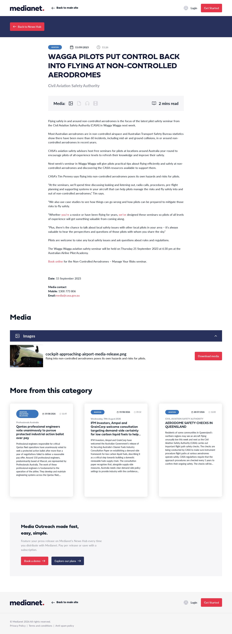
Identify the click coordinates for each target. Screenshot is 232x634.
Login (194, 8)
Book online (55, 261)
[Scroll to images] (70, 103)
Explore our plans (65, 561)
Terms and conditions (40, 625)
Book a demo (32, 561)
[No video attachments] (95, 103)
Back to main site (67, 7)
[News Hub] (27, 8)
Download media (208, 356)
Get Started (211, 8)
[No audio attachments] (87, 103)
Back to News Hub (29, 27)
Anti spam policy (64, 625)
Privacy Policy (18, 625)
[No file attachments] (79, 103)
